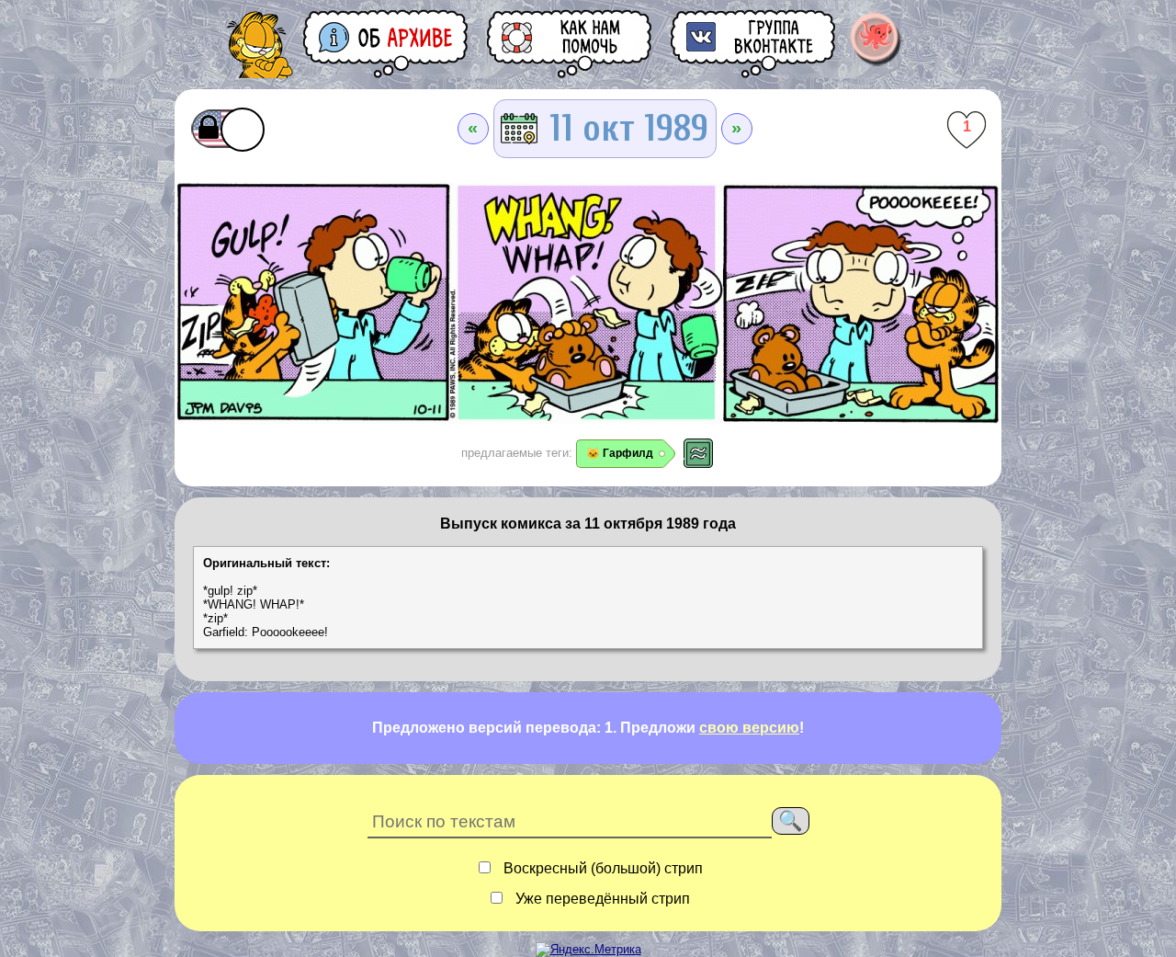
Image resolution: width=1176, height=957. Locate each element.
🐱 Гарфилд (619, 453)
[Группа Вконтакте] (754, 43)
